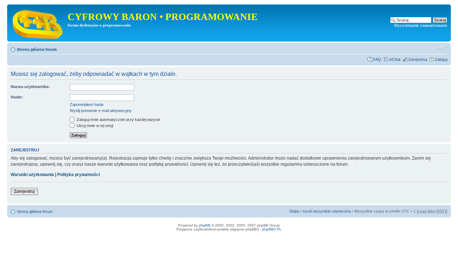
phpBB (204, 225)
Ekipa (294, 211)
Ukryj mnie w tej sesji (94, 125)
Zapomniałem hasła (86, 104)
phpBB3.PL (272, 229)
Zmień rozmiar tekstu (442, 48)
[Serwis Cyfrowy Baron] (38, 23)
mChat (394, 59)
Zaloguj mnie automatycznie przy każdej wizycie (117, 119)
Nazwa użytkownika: (30, 86)
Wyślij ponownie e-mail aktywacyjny (101, 110)
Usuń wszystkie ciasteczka (327, 211)
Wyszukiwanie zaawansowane (420, 25)
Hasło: (17, 97)
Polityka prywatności (78, 174)
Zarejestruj (417, 59)
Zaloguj (441, 59)
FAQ (377, 59)
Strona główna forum (37, 49)
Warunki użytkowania (32, 174)
